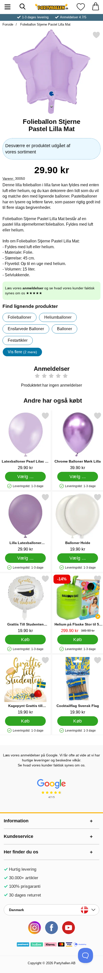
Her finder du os (21, 851)
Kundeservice (18, 836)
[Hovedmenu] (7, 7)
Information (16, 820)
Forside (7, 24)
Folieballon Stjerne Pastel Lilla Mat (44, 24)
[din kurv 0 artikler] (95, 7)
